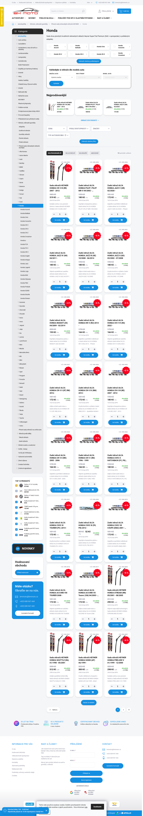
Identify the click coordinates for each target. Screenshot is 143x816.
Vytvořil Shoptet (110, 813)
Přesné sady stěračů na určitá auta (30, 430)
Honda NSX (24, 275)
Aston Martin (23, 155)
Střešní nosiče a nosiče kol (26, 445)
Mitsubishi (22, 364)
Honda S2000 (24, 290)
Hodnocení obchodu (25, 2)
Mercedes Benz (24, 352)
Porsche (22, 379)
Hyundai (22, 306)
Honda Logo (24, 271)
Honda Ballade (25, 213)
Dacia (21, 182)
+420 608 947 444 (27, 601)
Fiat (20, 198)
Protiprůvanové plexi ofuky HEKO (29, 111)
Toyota (21, 418)
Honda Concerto (25, 221)
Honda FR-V (24, 248)
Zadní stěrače (23, 441)
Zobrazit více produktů (89, 120)
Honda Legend (25, 267)
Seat (20, 391)
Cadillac (21, 171)
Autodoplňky (22, 36)
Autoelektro (22, 44)
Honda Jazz (24, 263)
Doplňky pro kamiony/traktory (28, 69)
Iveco (21, 321)
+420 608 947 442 (27, 606)
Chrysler (22, 314)
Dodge (21, 190)
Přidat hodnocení (22, 572)
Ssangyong (23, 399)
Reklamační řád (17, 769)
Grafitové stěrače (24, 130)
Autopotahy (22, 57)
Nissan (21, 368)
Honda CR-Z (24, 233)
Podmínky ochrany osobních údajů (23, 772)
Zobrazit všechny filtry (89, 141)
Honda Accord (25, 209)
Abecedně (94, 153)
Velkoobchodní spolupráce (43, 2)
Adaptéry (22, 127)
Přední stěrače (23, 142)
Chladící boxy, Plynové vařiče (27, 84)
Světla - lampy (22, 449)
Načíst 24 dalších (88, 702)
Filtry (20, 76)
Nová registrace (86, 780)
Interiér (20, 88)
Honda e (23, 240)
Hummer (22, 302)
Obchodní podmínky (18, 765)
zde (86, 807)
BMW (21, 167)
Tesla (21, 414)
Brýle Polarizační (23, 65)
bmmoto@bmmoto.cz (29, 596)
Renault (21, 383)
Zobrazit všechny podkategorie (89, 61)
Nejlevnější (70, 153)
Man (20, 345)
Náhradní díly (22, 92)
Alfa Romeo (23, 151)
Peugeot (22, 375)
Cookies (14, 775)
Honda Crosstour (26, 236)
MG (20, 356)
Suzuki (21, 406)
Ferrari (21, 194)
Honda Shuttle (25, 294)
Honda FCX (24, 244)
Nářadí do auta (23, 96)
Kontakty (73, 2)
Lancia (21, 337)
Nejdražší (83, 153)
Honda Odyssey (25, 279)
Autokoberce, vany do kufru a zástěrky (27, 48)
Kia (20, 333)
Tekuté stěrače (23, 437)
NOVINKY (21, 99)
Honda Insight (25, 256)
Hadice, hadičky (23, 80)
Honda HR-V (24, 252)
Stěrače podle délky (25, 433)
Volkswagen (23, 422)
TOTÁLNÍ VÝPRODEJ (25, 453)
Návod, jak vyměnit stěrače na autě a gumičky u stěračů (53, 763)
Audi (20, 159)
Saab (21, 387)
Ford (20, 202)
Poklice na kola (23, 107)
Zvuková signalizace (24, 468)
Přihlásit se (86, 773)
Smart (21, 395)
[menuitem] (19, 18)
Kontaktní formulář (27, 613)
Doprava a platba (61, 2)
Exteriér (20, 72)
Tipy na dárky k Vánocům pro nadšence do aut (50, 758)
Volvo (21, 426)
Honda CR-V (24, 225)
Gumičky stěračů (24, 134)
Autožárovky (22, 61)
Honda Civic (24, 217)
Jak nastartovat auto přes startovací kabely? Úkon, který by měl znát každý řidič (53, 751)
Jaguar (21, 325)
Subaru (21, 402)
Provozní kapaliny (24, 115)
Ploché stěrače (23, 138)
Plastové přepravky (24, 103)
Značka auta (53, 73)
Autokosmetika (23, 53)
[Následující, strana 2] (123, 710)
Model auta (107, 73)
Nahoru (54, 710)
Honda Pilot (24, 283)
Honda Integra (25, 260)
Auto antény (22, 40)
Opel (20, 372)
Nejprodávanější (54, 153)
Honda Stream (25, 298)
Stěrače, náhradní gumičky (26, 123)
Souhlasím (97, 807)
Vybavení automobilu (25, 456)
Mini (20, 360)
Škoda (21, 410)
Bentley (21, 163)
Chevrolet (22, 310)
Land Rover (23, 341)
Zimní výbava (22, 460)
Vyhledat (56, 83)
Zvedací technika (23, 464)
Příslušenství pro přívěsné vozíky (28, 119)
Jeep (21, 329)
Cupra (21, 178)
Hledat (83, 11)
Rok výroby (80, 73)
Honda (21, 206)
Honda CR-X (24, 229)
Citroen (21, 175)
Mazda (21, 348)
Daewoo (22, 186)
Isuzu (21, 318)
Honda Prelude (25, 287)
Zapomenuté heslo (82, 786)
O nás (14, 2)
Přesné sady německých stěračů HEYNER (29, 147)
